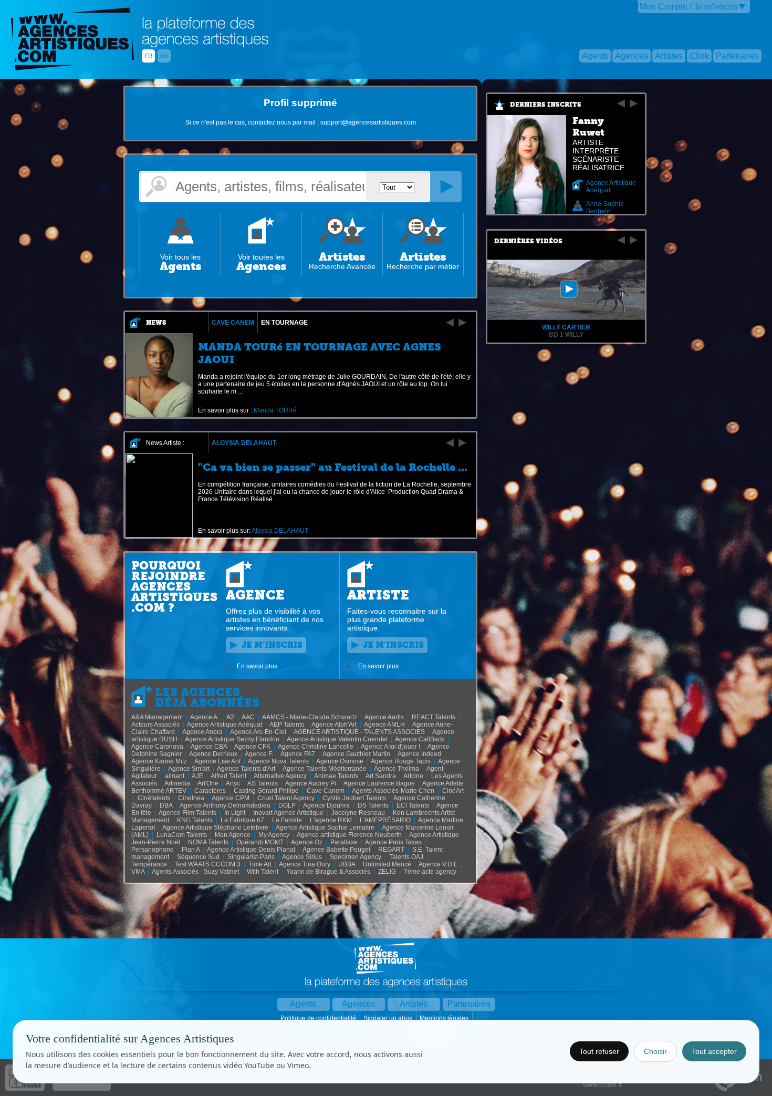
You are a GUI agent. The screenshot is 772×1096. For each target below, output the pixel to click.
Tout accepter (714, 1051)
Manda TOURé (275, 410)
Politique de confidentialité (319, 1018)
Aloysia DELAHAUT (244, 443)
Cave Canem (233, 322)
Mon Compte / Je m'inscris (688, 6)
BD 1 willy (566, 334)
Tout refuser (599, 1051)
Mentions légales (445, 1018)
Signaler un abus (388, 1018)
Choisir (655, 1051)
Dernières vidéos (528, 241)
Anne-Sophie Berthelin (605, 207)
